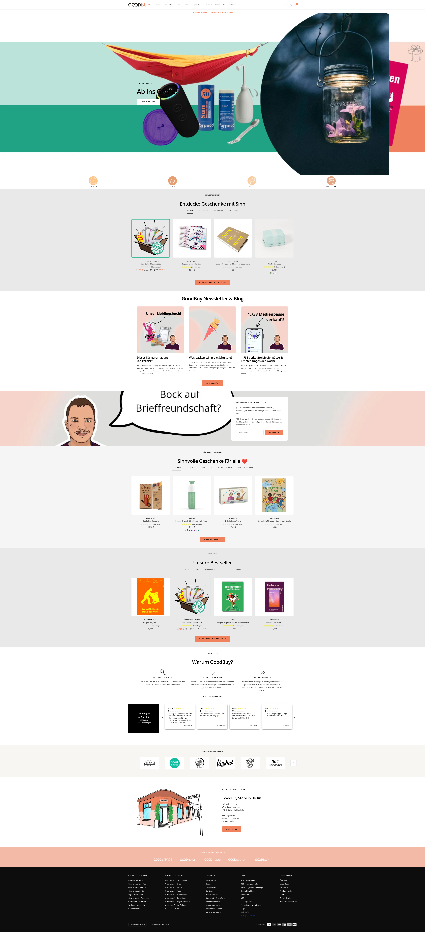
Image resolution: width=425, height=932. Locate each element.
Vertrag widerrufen (248, 916)
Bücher (208, 884)
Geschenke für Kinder (173, 884)
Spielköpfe (233, 518)
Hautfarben (150, 518)
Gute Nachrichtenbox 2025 (150, 264)
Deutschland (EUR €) (136, 925)
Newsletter (284, 887)
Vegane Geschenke (135, 894)
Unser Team (284, 884)
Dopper (192, 518)
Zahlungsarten (246, 901)
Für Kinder (176, 468)
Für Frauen (207, 468)
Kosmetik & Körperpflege (215, 898)
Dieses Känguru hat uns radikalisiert (152, 359)
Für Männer (191, 468)
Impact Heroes (191, 261)
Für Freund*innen (245, 468)
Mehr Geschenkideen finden (212, 282)
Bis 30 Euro (218, 211)
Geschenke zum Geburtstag (138, 898)
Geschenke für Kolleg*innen (175, 898)
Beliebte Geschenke (135, 880)
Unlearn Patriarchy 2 (274, 622)
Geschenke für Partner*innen (176, 894)
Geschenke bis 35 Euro (137, 887)
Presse (282, 894)
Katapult (233, 620)
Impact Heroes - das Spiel (192, 264)
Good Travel (233, 261)
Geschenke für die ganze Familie (177, 901)
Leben (217, 5)
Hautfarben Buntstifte (151, 521)
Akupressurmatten (213, 905)
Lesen (178, 5)
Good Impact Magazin (151, 261)
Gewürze (209, 891)
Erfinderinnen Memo (233, 521)
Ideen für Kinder (212, 540)
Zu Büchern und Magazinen (212, 639)
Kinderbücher (211, 880)
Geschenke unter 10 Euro (138, 884)
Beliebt (157, 5)
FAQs (243, 909)
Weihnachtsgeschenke (136, 905)
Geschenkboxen (134, 909)
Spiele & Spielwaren (213, 912)
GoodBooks (274, 620)
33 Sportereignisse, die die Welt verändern (233, 622)
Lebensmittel (211, 887)
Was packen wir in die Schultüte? (210, 357)
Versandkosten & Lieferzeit (251, 905)
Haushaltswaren (212, 894)
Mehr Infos (231, 829)
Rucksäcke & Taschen (214, 909)
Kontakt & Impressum (288, 901)
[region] (228, 716)
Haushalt (208, 5)
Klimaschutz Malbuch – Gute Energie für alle (274, 521)
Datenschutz (245, 894)
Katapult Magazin (151, 620)
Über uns (283, 880)
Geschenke (168, 5)
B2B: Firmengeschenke (249, 884)
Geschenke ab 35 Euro (136, 891)
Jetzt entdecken (148, 102)
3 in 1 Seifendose (274, 264)
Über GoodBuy (229, 5)
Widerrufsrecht (246, 912)
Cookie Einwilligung (248, 891)
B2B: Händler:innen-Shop (250, 880)
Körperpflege (196, 5)
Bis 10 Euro (203, 211)
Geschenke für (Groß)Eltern (175, 905)
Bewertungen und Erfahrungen (252, 887)
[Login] (291, 5)
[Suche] (286, 5)
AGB (242, 898)
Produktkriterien (286, 891)
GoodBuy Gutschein (173, 909)
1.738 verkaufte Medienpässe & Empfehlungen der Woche (262, 359)
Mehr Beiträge (212, 383)
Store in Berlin (285, 898)
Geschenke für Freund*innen (176, 880)
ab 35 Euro (233, 211)
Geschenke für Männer (174, 887)
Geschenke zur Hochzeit (137, 901)
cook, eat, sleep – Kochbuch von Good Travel (233, 264)
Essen (186, 5)
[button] (150, 267)
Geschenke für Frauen (173, 891)
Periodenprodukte (213, 901)
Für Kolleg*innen (225, 468)
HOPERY (274, 261)
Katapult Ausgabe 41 (151, 622)
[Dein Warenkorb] (295, 5)
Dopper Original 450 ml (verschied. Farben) (191, 521)
